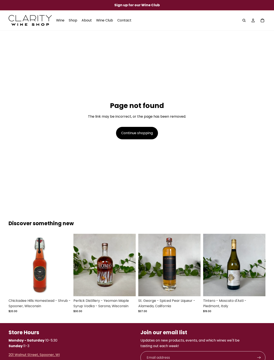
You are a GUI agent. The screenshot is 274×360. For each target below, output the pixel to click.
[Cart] (262, 20)
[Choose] (64, 289)
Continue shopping (137, 133)
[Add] (129, 289)
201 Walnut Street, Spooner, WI (34, 354)
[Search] (244, 20)
